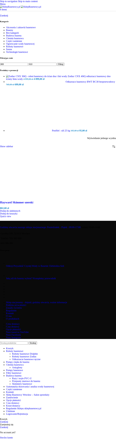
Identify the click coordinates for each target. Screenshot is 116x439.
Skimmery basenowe (22, 384)
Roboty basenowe (14, 46)
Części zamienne (14, 41)
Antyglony (17, 367)
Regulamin (11, 310)
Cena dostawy (13, 324)
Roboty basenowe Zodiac (24, 356)
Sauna (9, 49)
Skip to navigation (9, 1)
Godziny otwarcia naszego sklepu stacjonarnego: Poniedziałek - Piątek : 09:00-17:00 (40, 227)
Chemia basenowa (15, 38)
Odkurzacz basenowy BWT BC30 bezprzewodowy (90, 81)
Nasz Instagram (13, 337)
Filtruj (60, 64)
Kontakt (10, 313)
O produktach (12, 318)
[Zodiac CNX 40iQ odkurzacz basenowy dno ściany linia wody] (37, 76)
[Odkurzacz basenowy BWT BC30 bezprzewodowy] (36, 81)
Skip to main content (28, 1)
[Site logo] (10, 6)
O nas (9, 316)
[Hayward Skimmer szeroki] (22, 196)
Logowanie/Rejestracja (17, 414)
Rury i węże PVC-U (22, 378)
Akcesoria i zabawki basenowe (21, 27)
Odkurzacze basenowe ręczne (26, 359)
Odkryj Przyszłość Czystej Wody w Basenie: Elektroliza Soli (35, 266)
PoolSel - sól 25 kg (61, 130)
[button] (8, 213)
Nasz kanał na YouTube (17, 332)
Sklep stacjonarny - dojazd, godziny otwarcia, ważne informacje (36, 302)
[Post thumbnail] (11, 263)
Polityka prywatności (16, 305)
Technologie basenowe (17, 52)
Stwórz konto (6, 437)
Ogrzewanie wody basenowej (20, 43)
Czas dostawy (12, 326)
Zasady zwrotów (14, 308)
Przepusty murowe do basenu (26, 381)
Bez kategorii (12, 33)
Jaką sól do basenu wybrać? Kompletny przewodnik (31, 278)
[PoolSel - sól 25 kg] (29, 130)
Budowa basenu (13, 35)
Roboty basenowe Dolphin (25, 354)
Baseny (9, 30)
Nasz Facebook (13, 335)
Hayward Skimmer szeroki (16, 202)
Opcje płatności (13, 329)
